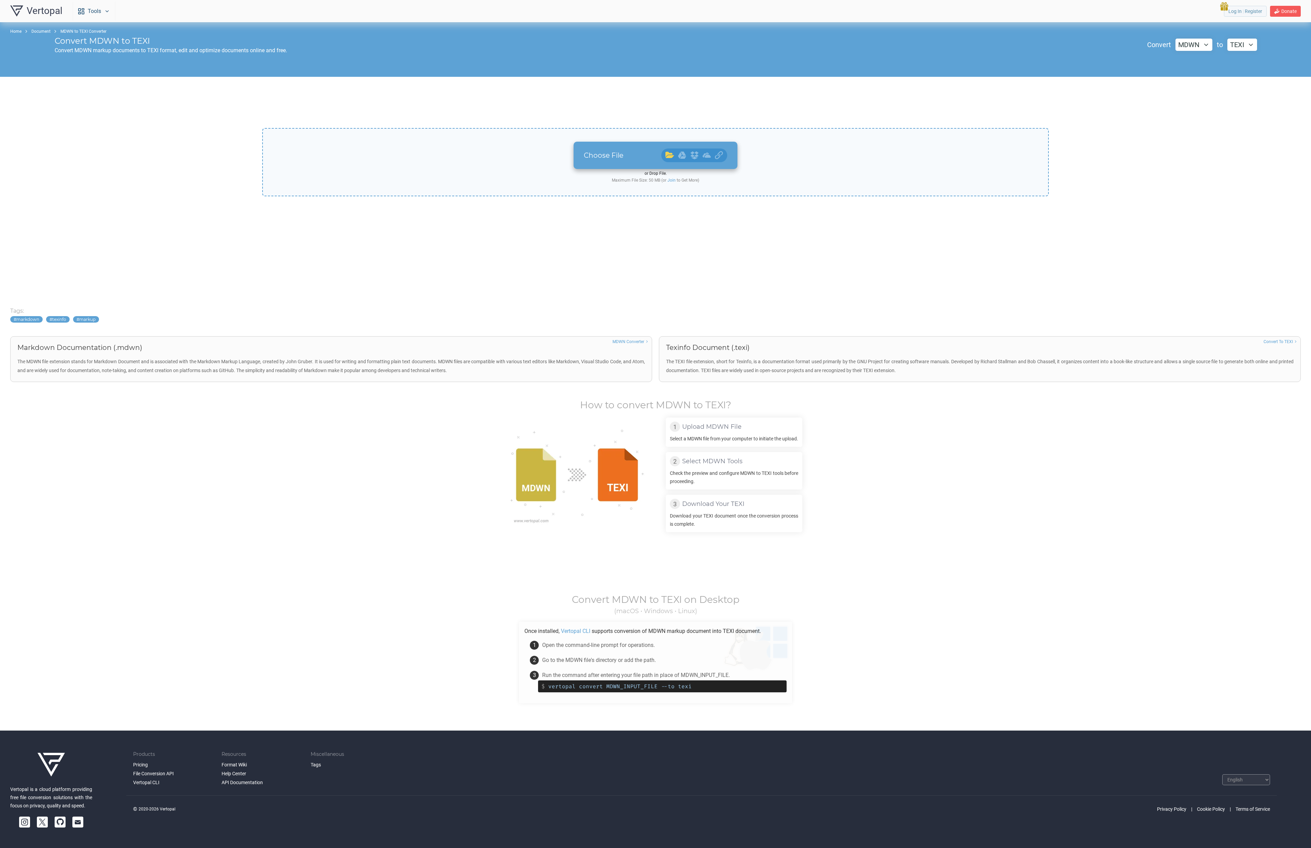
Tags (316, 764)
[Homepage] (51, 764)
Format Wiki (234, 764)
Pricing (140, 764)
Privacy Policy (1171, 809)
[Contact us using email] (77, 822)
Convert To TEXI (1278, 341)
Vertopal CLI (146, 782)
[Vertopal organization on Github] (60, 822)
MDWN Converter (628, 341)
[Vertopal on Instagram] (24, 822)
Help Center (234, 773)
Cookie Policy (1211, 809)
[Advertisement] (655, 102)
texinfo (59, 319)
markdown (27, 319)
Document (41, 31)
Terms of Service (1253, 809)
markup (87, 319)
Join (671, 180)
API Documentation (242, 782)
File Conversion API (153, 773)
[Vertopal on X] (42, 822)
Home (16, 31)
